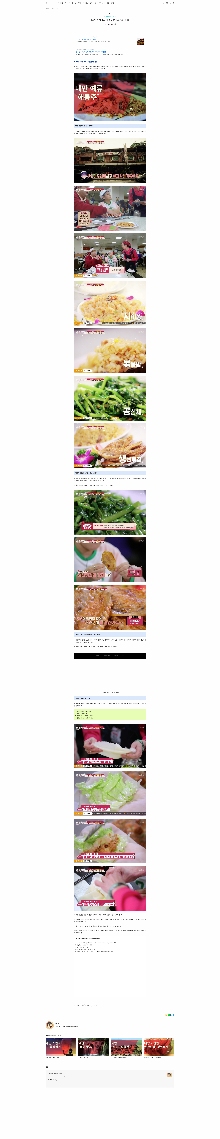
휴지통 (112, 3)
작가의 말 (60, 3)
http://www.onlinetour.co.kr (83, 49)
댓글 (47, 1067)
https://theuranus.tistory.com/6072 (107, 951)
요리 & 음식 (102, 3)
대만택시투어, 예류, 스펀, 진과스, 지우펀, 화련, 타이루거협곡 (93, 42)
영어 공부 (85, 3)
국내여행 (67, 3)
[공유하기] (81, 1005)
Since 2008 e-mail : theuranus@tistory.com (59, 1076)
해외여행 (74, 3)
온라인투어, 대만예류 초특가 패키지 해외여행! (91, 52)
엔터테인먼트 (93, 3)
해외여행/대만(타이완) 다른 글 (53, 1035)
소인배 (105, 24)
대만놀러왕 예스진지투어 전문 (86, 39)
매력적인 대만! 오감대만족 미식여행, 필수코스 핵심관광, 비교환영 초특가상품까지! (99, 54)
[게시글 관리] (83, 1005)
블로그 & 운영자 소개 (52, 8)
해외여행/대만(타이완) (110, 16)
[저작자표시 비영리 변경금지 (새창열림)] (94, 1005)
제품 (108, 3)
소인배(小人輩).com (55, 1074)
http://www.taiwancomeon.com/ (85, 37)
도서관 (79, 3)
